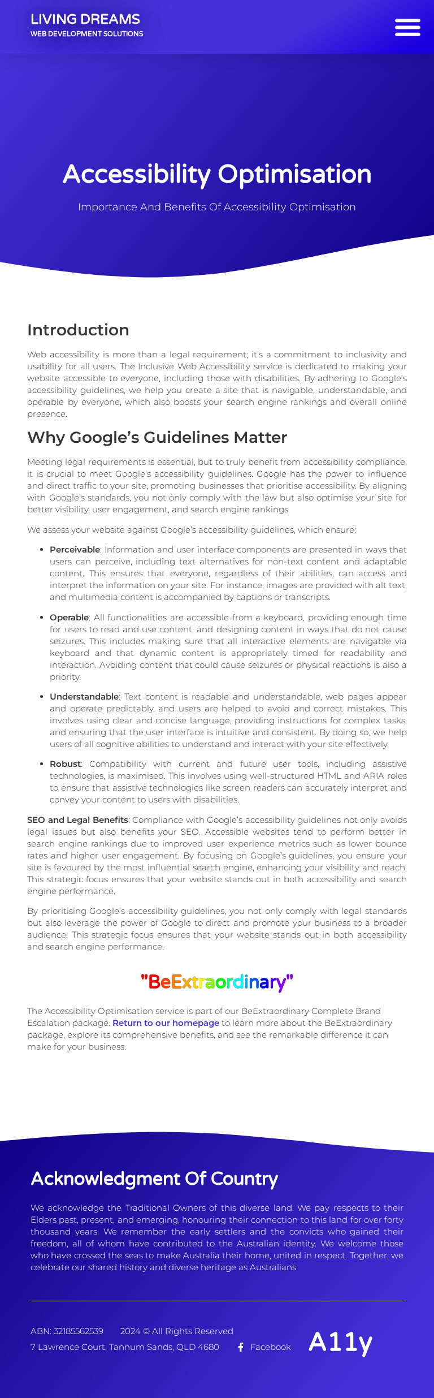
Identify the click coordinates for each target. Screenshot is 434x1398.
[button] (407, 27)
